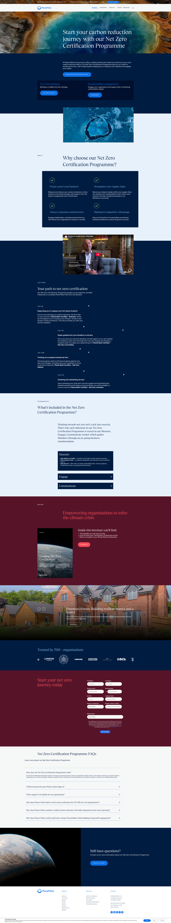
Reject (154, 920)
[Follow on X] (112, 912)
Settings (162, 920)
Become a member (113, 2)
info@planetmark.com (116, 896)
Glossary (64, 906)
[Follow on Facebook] (120, 912)
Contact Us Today (99, 863)
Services (94, 7)
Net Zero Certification (91, 896)
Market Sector (91, 713)
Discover (64, 896)
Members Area (133, 8)
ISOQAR (64, 910)
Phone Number (109, 688)
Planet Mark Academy (91, 904)
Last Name (108, 681)
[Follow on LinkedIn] (117, 912)
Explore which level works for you (77, 74)
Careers (119, 7)
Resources (126, 7)
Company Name (109, 696)
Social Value (89, 900)
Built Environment (90, 898)
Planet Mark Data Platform (92, 902)
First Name (90, 681)
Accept (147, 920)
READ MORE (73, 624)
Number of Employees (93, 703)
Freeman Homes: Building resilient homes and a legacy (100, 610)
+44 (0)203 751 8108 (116, 900)
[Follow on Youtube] (114, 912)
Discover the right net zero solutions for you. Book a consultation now (54, 2)
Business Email (91, 688)
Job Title (89, 696)
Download (84, 544)
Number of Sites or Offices (112, 703)
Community (103, 7)
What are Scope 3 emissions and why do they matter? (90, 2)
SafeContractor (66, 908)
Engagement (95, 95)
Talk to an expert (127, 2)
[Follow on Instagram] (122, 912)
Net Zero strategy (49, 93)
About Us (112, 7)
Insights (64, 904)
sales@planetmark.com (116, 898)
